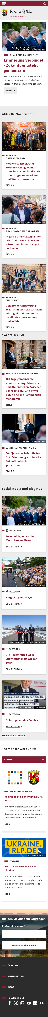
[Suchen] (44, 3)
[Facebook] (9, 1002)
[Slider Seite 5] (28, 48)
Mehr (9, 90)
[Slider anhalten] (33, 48)
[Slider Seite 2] (17, 48)
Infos (11, 987)
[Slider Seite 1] (13, 48)
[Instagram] (21, 1002)
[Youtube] (28, 1002)
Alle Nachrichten (13, 334)
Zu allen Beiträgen (13, 735)
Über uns (13, 965)
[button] (4, 3)
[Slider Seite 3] (21, 48)
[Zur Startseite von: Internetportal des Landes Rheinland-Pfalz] (17, 12)
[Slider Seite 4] (24, 48)
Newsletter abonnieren (24, 945)
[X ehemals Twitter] (15, 1002)
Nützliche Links (16, 976)
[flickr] (41, 1002)
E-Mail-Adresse (13, 926)
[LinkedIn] (34, 1002)
